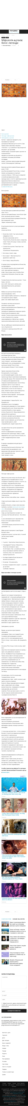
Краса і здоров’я (20, 1083)
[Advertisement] (14, 15)
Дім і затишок (5, 1040)
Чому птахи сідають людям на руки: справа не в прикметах (18, 947)
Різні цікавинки (6, 1059)
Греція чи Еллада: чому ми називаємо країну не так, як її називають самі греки (18, 931)
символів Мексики (7, 186)
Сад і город (5, 1064)
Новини (8, 35)
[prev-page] (13, 969)
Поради (4, 1051)
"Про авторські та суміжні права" (17, 1092)
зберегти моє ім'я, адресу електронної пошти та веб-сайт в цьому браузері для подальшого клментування (13, 1005)
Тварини (4, 1069)
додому (3, 35)
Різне (3, 1056)
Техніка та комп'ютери (8, 1072)
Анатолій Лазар (6, 45)
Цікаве (13, 35)
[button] (2, 32)
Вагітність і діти (6, 1032)
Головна (4, 1083)
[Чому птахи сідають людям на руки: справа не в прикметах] (5, 947)
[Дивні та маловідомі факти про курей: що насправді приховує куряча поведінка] (5, 924)
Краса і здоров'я (6, 1043)
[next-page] (15, 969)
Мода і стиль (5, 1045)
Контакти (14, 1086)
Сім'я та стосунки (6, 1066)
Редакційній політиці (17, 1093)
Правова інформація (20, 1085)
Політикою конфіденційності (10, 1101)
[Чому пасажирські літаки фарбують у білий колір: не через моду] (5, 954)
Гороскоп (4, 1035)
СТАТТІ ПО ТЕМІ (6, 919)
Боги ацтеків (5, 134)
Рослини (4, 1061)
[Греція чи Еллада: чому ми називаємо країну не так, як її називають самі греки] (5, 931)
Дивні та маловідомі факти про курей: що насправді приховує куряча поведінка (17, 924)
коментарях (5, 772)
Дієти (3, 1038)
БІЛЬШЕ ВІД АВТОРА (19, 919)
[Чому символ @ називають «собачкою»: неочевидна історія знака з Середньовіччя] (5, 938)
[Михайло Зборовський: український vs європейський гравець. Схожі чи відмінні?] (5, 961)
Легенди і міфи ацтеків (7, 136)
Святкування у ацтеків (7, 138)
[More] (18, 79)
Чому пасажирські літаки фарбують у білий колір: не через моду (17, 954)
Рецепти (4, 1053)
